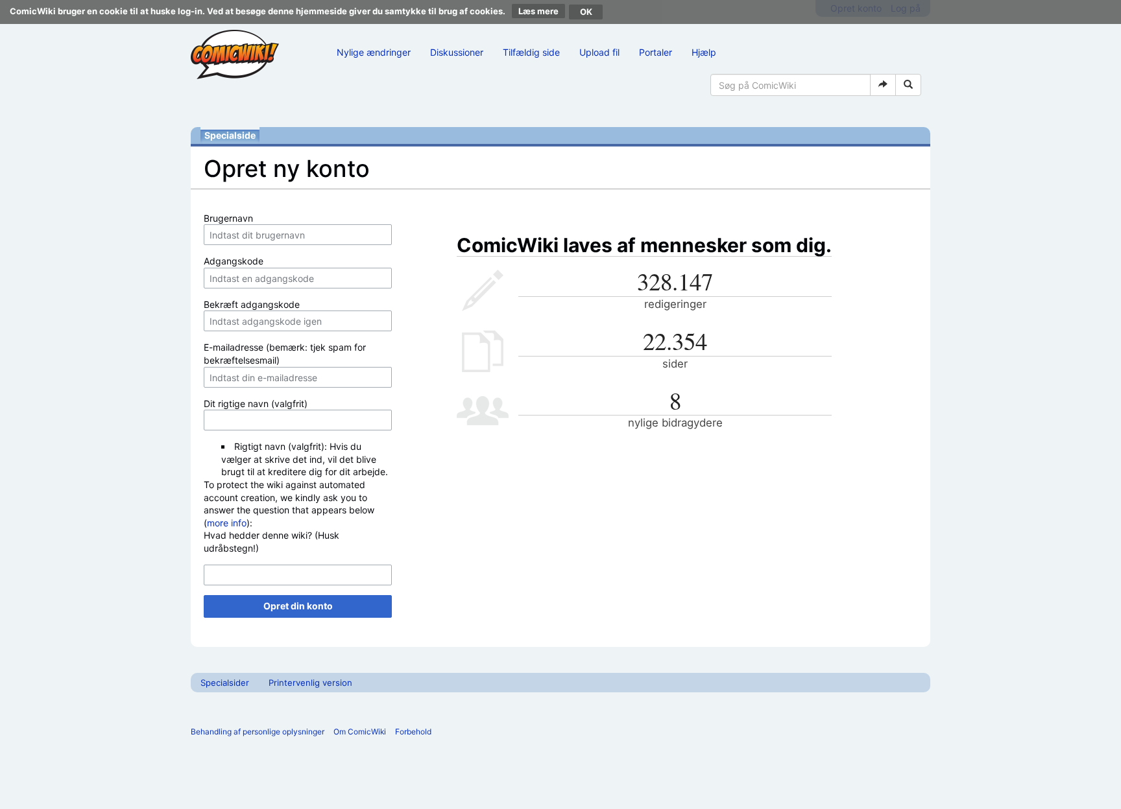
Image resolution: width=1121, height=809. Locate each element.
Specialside (230, 135)
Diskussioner (456, 52)
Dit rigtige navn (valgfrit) (255, 403)
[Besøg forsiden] (235, 54)
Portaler (655, 52)
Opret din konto (298, 605)
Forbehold (413, 731)
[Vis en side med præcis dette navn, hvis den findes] (883, 85)
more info (227, 522)
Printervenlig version (310, 682)
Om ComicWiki (359, 731)
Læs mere (538, 11)
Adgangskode (233, 260)
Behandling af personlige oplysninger (257, 731)
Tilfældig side (531, 52)
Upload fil (599, 52)
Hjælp (704, 52)
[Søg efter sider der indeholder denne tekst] (908, 85)
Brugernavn (228, 218)
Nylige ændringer (374, 52)
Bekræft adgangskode (252, 304)
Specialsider (224, 682)
